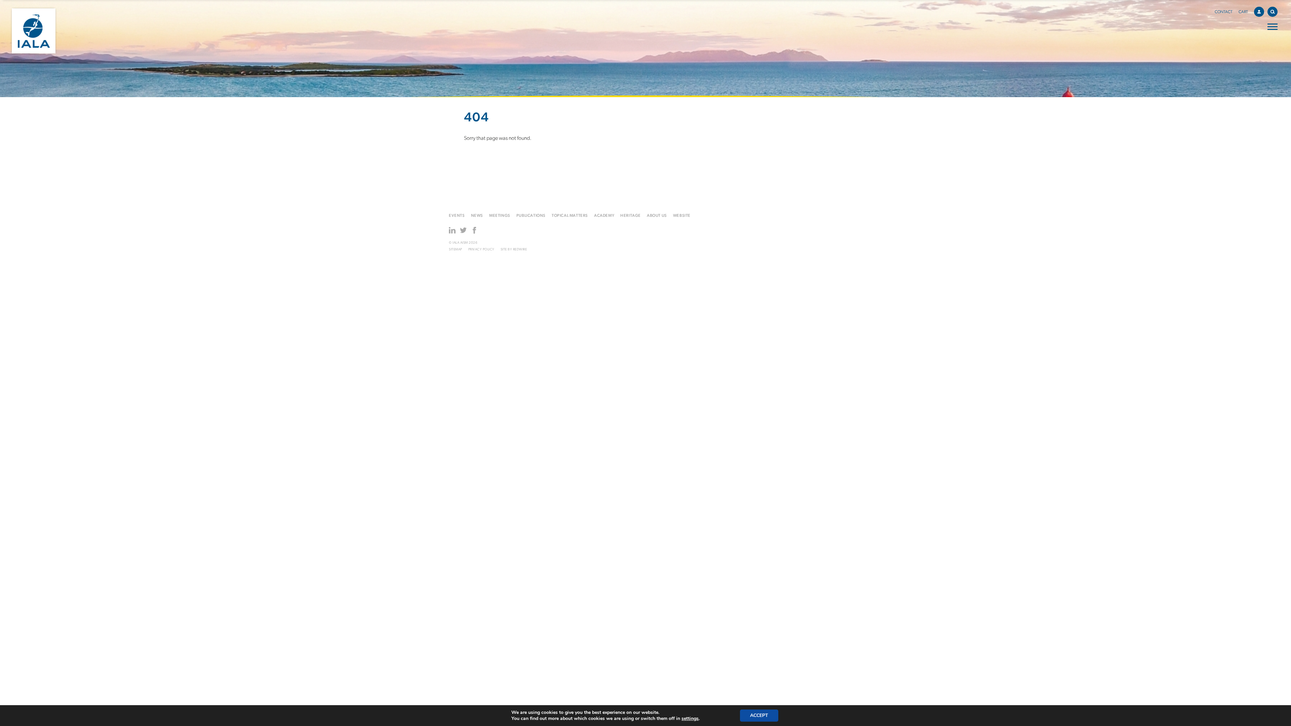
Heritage (630, 216)
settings (690, 719)
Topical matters (570, 216)
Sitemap (455, 249)
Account (1259, 12)
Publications (531, 216)
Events (457, 216)
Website (682, 216)
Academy (604, 216)
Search (1272, 12)
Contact (1224, 12)
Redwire (520, 249)
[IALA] (33, 30)
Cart (1243, 12)
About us (657, 216)
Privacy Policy (481, 249)
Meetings (499, 216)
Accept (759, 715)
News (477, 216)
